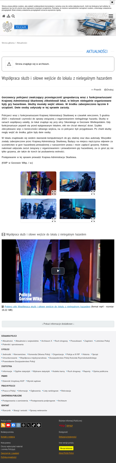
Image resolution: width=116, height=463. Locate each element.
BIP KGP (70, 425)
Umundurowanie (10, 358)
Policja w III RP (73, 354)
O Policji (5, 349)
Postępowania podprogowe (43, 401)
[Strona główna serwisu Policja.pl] (3, 16)
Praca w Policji (8, 385)
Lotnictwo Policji (102, 341)
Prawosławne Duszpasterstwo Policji (19, 361)
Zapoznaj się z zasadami (10, 453)
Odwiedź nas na (8, 425)
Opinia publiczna (100, 371)
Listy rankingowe (50, 391)
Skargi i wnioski (20, 410)
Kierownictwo (20, 354)
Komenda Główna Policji (39, 354)
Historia (86, 354)
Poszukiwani (76, 341)
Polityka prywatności (8, 457)
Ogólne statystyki (22, 371)
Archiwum (62, 401)
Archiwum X (46, 341)
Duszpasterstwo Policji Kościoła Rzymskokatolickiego (73, 358)
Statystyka (6, 366)
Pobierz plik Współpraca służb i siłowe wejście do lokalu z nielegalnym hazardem (47, 306)
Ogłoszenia (36, 391)
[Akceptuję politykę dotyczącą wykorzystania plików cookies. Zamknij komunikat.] (112, 2)
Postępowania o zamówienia (15, 401)
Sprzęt (95, 354)
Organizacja (58, 354)
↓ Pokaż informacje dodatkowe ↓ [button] (58, 324)
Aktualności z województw (27, 341)
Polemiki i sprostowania (13, 344)
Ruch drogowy (61, 341)
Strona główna (8, 43)
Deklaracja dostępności (67, 436)
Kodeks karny (59, 371)
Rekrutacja (66, 391)
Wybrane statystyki (41, 371)
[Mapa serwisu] (8, 16)
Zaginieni (88, 341)
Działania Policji (9, 335)
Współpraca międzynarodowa (33, 358)
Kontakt (5, 405)
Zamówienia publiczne (11, 395)
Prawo (4, 376)
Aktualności (22, 43)
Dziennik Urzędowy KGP (13, 381)
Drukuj (110, 89)
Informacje (7, 371)
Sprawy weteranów (38, 410)
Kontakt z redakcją (8, 436)
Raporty (86, 371)
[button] (111, 16)
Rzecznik (7, 410)
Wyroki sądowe (34, 381)
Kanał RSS (3, 425)
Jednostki (7, 354)
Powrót (97, 89)
